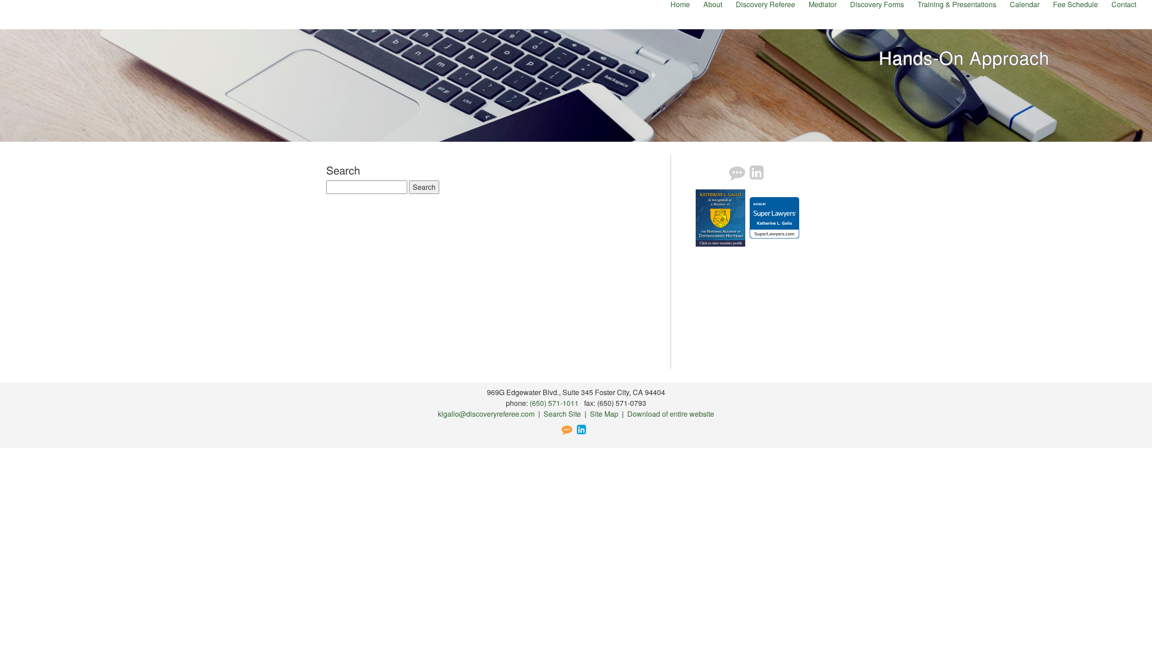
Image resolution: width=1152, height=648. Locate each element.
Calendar (1025, 4)
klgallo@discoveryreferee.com (486, 414)
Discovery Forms (877, 4)
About (712, 4)
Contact (1124, 4)
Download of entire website (670, 414)
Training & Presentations (957, 4)
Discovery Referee (765, 4)
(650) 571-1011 (554, 403)
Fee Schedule (1075, 4)
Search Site (562, 414)
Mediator (823, 4)
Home (680, 4)
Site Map (604, 414)
